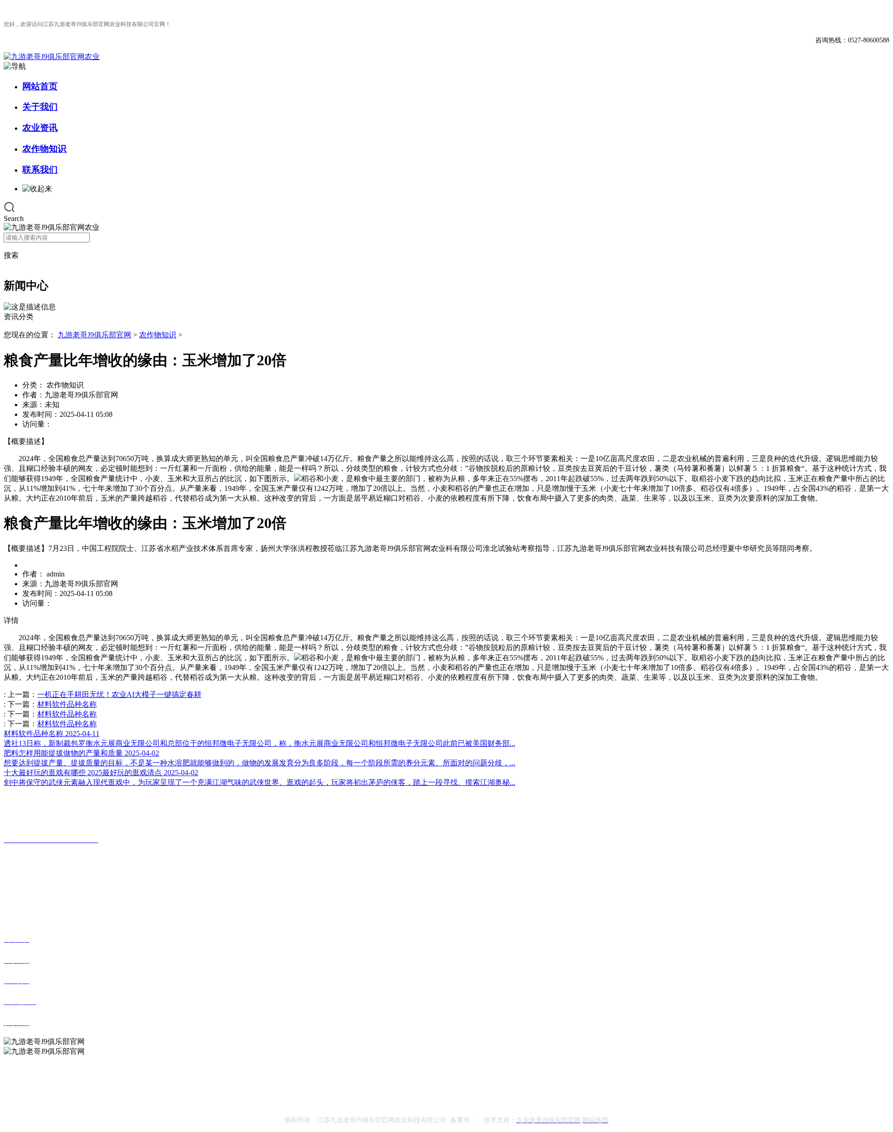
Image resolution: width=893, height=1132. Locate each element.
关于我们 (40, 107)
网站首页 (40, 86)
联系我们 (40, 169)
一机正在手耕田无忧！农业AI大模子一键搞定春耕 (119, 694)
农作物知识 (44, 149)
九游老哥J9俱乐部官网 (94, 335)
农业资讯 (40, 128)
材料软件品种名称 (67, 704)
